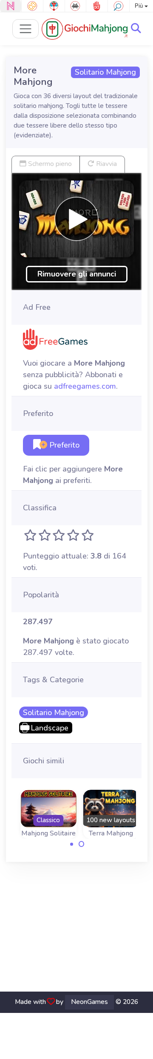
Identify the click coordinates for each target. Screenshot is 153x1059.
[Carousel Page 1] (72, 844)
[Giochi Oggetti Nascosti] (119, 6)
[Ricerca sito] (136, 28)
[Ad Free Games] (97, 6)
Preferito (63, 445)
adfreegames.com (85, 386)
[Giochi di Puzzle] (32, 6)
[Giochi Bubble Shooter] (54, 6)
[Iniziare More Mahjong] (76, 219)
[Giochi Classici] (76, 6)
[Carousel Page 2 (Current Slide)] (82, 844)
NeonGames (89, 1002)
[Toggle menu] (25, 28)
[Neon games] (11, 6)
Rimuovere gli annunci (76, 274)
